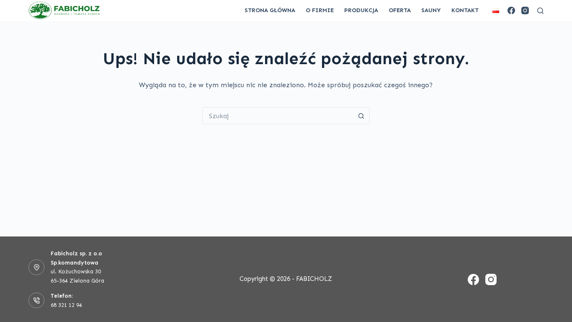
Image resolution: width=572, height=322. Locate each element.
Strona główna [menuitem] (270, 10)
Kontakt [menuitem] (465, 10)
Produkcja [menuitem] (361, 10)
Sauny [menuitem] (431, 10)
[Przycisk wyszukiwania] (361, 115)
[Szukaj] (540, 11)
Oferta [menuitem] (400, 10)
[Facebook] (511, 10)
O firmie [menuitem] (320, 10)
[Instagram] (525, 10)
